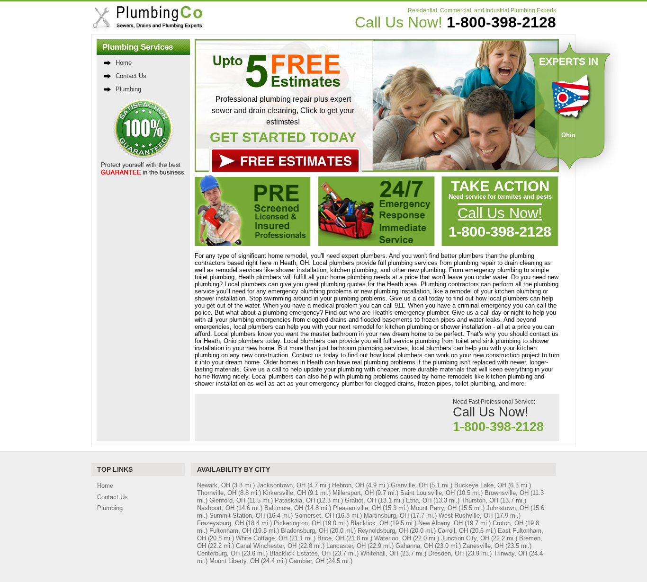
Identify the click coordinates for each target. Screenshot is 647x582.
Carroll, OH (453, 530)
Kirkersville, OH (284, 492)
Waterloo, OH (392, 538)
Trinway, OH (510, 553)
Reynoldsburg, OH (383, 530)
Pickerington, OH (297, 523)
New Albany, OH (440, 523)
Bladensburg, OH (304, 530)
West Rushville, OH (466, 515)
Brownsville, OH (507, 492)
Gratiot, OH (360, 500)
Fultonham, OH (230, 530)
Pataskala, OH (295, 500)
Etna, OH (418, 500)
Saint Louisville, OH (427, 492)
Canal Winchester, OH (266, 545)
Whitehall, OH (379, 553)
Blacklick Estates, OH (300, 553)
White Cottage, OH (262, 538)
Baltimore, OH (283, 507)
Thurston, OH (479, 500)
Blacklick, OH (369, 523)
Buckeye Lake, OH (480, 485)
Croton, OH (508, 523)
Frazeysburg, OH (220, 523)
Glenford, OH (227, 500)
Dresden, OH (446, 553)
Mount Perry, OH (434, 507)
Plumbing (128, 89)
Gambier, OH (306, 560)
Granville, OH (409, 485)
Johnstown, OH (507, 507)
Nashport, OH (215, 507)
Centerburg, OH (218, 553)
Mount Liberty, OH (234, 560)
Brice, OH (330, 538)
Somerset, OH (314, 515)
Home (124, 62)
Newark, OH (213, 485)
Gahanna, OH (414, 545)
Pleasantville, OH (357, 507)
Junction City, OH (465, 538)
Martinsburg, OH (386, 515)
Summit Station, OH (237, 515)
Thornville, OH (216, 492)
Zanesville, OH (483, 545)
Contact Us (131, 75)
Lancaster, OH (346, 545)
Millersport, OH (353, 492)
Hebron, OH (348, 485)
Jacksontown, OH (281, 485)
